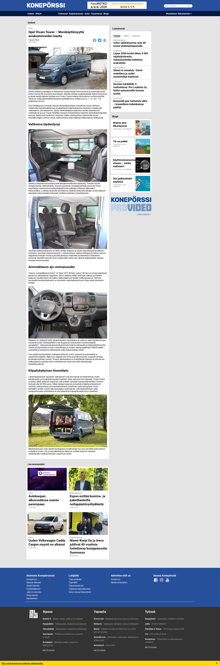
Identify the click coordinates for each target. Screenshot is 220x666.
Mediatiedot (171, 13)
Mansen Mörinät (33, 582)
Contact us (115, 579)
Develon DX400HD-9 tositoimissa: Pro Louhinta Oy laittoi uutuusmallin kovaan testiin (130, 88)
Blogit (106, 13)
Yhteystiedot (32, 595)
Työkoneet (63, 13)
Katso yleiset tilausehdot (80, 592)
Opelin (31, 91)
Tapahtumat (96, 13)
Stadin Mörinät (32, 585)
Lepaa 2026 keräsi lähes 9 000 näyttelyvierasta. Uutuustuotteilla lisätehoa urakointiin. (130, 58)
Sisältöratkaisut (33, 589)
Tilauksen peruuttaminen (79, 589)
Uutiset (31, 13)
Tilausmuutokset (76, 585)
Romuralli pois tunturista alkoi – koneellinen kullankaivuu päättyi (130, 104)
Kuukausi (136, 36)
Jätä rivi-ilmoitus (33, 592)
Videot (38, 13)
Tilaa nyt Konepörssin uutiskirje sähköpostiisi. (22, 663)
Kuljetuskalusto (76, 13)
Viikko (126, 36)
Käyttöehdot (31, 598)
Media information (119, 582)
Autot (87, 13)
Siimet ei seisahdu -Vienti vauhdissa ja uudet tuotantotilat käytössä (127, 73)
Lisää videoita (144, 214)
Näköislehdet (184, 13)
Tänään (116, 35)
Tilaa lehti (73, 582)
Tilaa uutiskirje (75, 579)
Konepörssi (31, 579)
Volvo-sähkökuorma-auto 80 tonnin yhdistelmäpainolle (129, 44)
